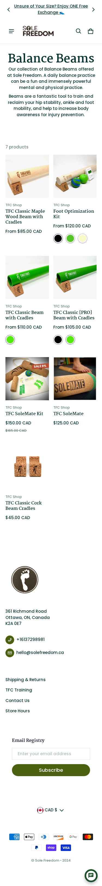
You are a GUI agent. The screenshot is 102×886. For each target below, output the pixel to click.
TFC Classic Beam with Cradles (24, 315)
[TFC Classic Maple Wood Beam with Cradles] (27, 176)
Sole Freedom (47, 860)
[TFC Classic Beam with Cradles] (27, 277)
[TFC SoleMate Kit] (27, 379)
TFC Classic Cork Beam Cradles (23, 506)
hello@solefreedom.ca (40, 652)
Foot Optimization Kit (73, 214)
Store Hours (17, 711)
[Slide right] (93, 9)
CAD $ (51, 810)
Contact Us (17, 700)
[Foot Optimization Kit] (75, 176)
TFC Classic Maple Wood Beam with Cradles (25, 217)
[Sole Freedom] (38, 31)
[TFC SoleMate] (75, 379)
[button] (79, 31)
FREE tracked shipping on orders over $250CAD (51, 9)
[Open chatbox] (91, 875)
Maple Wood (82, 238)
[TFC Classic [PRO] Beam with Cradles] (75, 277)
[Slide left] (8, 9)
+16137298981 (30, 639)
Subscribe (51, 770)
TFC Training (18, 690)
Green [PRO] (70, 238)
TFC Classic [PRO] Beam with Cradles (73, 315)
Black (58, 339)
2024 (66, 860)
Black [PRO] (58, 238)
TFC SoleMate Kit (24, 414)
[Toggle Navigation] (11, 31)
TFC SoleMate (68, 414)
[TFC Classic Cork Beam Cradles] (27, 468)
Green (10, 339)
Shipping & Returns (25, 679)
